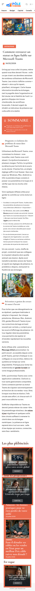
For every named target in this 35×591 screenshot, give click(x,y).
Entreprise (9, 46)
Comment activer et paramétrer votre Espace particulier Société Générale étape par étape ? (17, 491)
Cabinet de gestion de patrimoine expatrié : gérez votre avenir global (17, 464)
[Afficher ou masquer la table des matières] (29, 121)
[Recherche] (26, 4)
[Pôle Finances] (13, 4)
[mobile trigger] (3, 4)
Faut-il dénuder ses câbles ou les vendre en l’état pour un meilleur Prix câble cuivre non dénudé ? (16, 548)
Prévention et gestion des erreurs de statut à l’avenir (16, 130)
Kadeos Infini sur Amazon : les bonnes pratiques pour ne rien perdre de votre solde (17, 507)
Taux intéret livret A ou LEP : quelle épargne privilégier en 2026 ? (17, 577)
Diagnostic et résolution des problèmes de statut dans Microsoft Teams (18, 126)
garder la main (21, 368)
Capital (17, 500)
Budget (18, 471)
